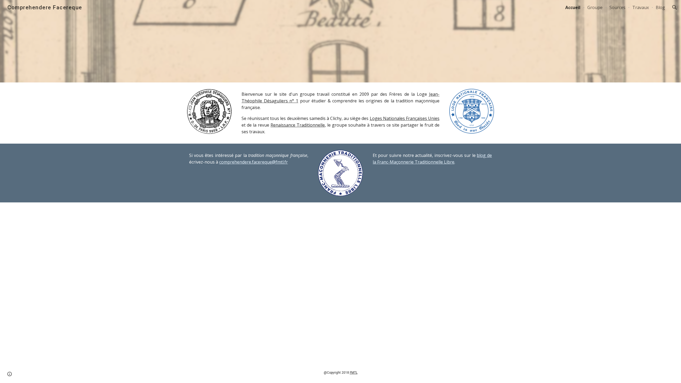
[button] (674, 7)
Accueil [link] (572, 7)
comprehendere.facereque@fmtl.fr (253, 162)
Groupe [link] (595, 7)
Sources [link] (617, 7)
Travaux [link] (640, 7)
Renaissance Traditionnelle (298, 125)
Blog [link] (660, 7)
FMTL (354, 372)
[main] (340, 113)
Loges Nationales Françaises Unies (404, 118)
